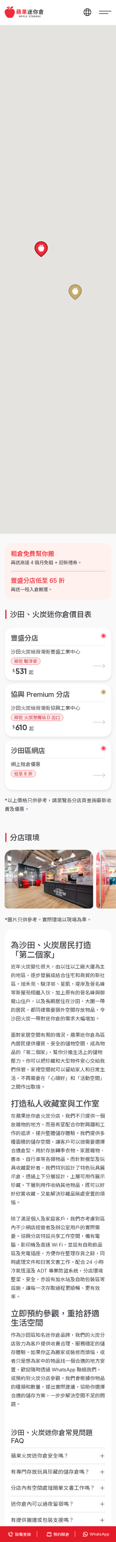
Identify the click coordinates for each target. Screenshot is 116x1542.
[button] (41, 249)
